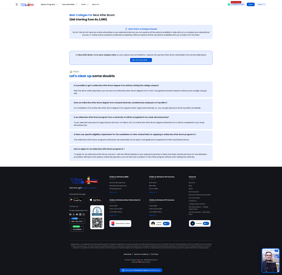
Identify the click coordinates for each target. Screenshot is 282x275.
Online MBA (113, 206)
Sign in (251, 4)
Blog (190, 186)
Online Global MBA (115, 209)
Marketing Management (118, 186)
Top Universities (68, 4)
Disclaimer (127, 254)
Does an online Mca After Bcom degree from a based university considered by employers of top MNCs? (120, 102)
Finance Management (117, 183)
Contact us (193, 201)
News (191, 189)
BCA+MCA (152, 183)
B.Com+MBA (153, 189)
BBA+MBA (152, 186)
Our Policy (154, 254)
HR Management (115, 189)
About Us (95, 4)
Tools (83, 4)
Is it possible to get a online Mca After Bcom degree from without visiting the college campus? (116, 85)
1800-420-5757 (77, 221)
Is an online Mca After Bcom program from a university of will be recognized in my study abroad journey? (121, 117)
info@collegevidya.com (78, 210)
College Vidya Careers (197, 204)
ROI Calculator (194, 192)
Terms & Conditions (141, 254)
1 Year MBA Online (115, 212)
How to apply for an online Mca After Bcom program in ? (99, 149)
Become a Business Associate (199, 195)
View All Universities (139, 60)
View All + (113, 192)
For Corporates (194, 198)
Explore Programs (48, 4)
